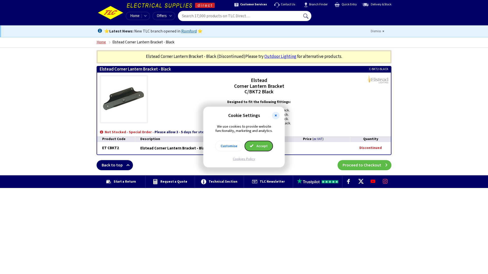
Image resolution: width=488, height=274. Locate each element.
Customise (229, 145)
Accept (262, 145)
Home (135, 16)
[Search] (306, 16)
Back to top (112, 165)
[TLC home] (111, 12)
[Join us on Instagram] (385, 181)
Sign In (338, 14)
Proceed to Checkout (362, 165)
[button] (276, 115)
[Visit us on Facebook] (348, 181)
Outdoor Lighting (280, 57)
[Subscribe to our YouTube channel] (373, 181)
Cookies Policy (244, 158)
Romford (189, 31)
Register (334, 17)
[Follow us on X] (361, 181)
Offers (162, 16)
